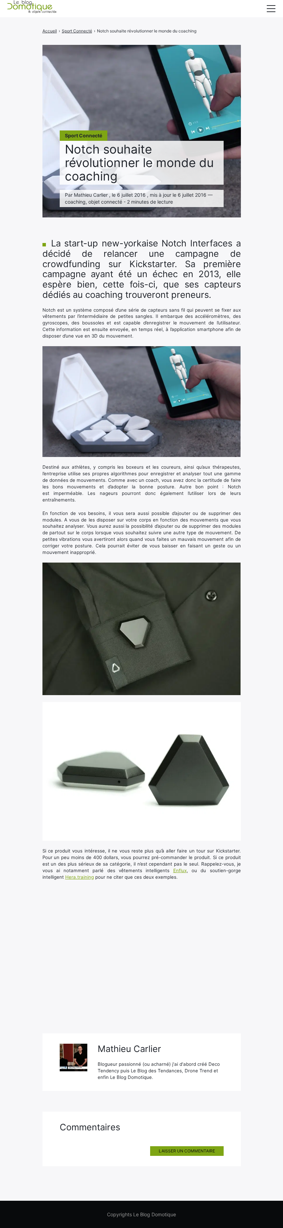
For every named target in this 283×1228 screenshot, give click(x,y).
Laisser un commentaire (187, 1150)
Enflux (180, 870)
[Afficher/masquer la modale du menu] (271, 8)
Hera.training (79, 877)
